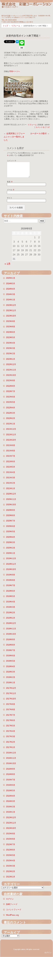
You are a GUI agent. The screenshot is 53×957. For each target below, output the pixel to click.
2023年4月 (10, 343)
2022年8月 (10, 386)
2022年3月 (10, 413)
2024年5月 (10, 283)
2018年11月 (11, 629)
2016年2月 (10, 807)
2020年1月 (10, 553)
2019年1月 (10, 618)
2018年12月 (11, 623)
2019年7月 (10, 585)
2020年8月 (10, 515)
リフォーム (32, 125)
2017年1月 (10, 747)
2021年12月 (11, 429)
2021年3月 (10, 478)
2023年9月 (10, 321)
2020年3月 (10, 542)
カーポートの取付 (39, 133)
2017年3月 (10, 736)
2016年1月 (10, 812)
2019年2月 (10, 612)
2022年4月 (10, 407)
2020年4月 (10, 537)
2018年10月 (11, 634)
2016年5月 (10, 790)
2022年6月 (10, 397)
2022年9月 (10, 380)
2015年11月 (11, 823)
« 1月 (7, 263)
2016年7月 (10, 780)
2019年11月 (11, 564)
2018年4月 (10, 666)
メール (10, 190)
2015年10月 (11, 828)
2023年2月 (10, 353)
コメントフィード (13, 909)
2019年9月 (10, 575)
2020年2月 (10, 548)
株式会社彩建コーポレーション (26, 7)
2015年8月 (10, 839)
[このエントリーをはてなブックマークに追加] (17, 42)
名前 (10, 182)
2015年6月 (10, 850)
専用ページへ (14, 71)
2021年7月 (10, 456)
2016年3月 (10, 801)
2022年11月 (11, 370)
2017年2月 (10, 742)
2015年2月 (10, 871)
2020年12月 (11, 494)
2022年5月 (10, 402)
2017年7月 (10, 715)
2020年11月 (11, 499)
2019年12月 (11, 558)
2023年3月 (10, 348)
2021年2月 (10, 483)
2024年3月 (10, 294)
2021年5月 (10, 467)
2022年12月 (11, 364)
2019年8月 (10, 580)
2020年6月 (10, 526)
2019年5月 (10, 596)
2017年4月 (10, 731)
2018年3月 (10, 672)
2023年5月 (10, 337)
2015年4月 (10, 860)
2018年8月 (10, 645)
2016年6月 (10, 785)
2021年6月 (10, 461)
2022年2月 (10, 418)
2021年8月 (10, 451)
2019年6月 (10, 591)
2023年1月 (10, 359)
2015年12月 (11, 817)
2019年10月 (11, 569)
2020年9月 (10, 510)
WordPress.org (12, 915)
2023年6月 (10, 332)
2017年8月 (10, 709)
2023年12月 (11, 305)
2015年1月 (10, 877)
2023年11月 (11, 310)
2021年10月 (11, 440)
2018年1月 (10, 682)
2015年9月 (10, 833)
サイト (9, 198)
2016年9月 (10, 769)
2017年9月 (10, 704)
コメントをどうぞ (42, 127)
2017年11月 (11, 693)
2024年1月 (10, 300)
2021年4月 (10, 472)
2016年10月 (11, 763)
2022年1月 (10, 424)
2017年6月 (10, 720)
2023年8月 (10, 326)
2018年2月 (10, 677)
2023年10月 (11, 316)
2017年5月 (10, 726)
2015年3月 (10, 866)
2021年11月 (11, 434)
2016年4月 (10, 796)
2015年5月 (10, 855)
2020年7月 (10, 521)
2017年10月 (11, 699)
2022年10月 (11, 375)
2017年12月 (11, 688)
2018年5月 (10, 661)
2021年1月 (10, 488)
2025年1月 (10, 278)
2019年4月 (10, 602)
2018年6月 (10, 655)
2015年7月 (10, 844)
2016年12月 (11, 753)
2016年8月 (10, 774)
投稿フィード (12, 904)
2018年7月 (10, 650)
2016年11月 (11, 758)
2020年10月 (11, 504)
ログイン (10, 899)
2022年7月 (10, 391)
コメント (11, 161)
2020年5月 (10, 531)
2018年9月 (10, 639)
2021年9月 (10, 445)
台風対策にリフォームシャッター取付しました (14, 136)
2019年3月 (10, 607)
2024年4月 (10, 289)
